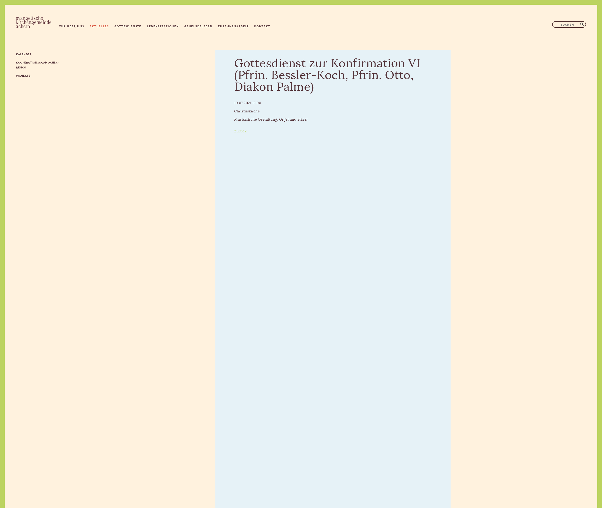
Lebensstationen (163, 26)
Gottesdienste (128, 26)
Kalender (24, 54)
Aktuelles (99, 26)
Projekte (23, 75)
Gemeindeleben (198, 26)
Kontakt (262, 26)
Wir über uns (71, 26)
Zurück (240, 131)
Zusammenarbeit (233, 26)
